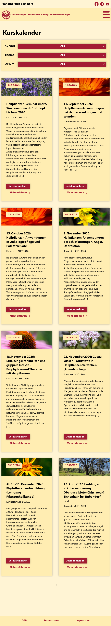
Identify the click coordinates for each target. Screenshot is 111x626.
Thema (9, 55)
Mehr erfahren (18, 193)
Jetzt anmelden (18, 186)
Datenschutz (51, 621)
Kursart (10, 46)
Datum (9, 64)
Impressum (82, 621)
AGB (24, 621)
